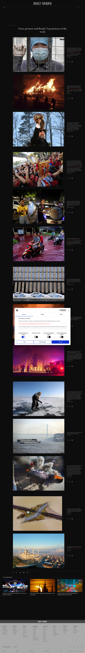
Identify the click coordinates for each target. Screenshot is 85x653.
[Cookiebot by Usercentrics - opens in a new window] (60, 310)
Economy (34, 629)
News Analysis (5, 633)
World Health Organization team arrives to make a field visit (74, 53)
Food (44, 632)
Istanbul (14, 627)
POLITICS (5, 626)
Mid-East (24, 627)
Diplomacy (4, 627)
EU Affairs (4, 632)
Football (64, 627)
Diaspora (14, 633)
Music (54, 629)
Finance (34, 632)
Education (14, 629)
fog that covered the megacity (73, 548)
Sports (65, 626)
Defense (34, 636)
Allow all (60, 342)
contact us (47, 651)
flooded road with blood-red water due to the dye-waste (74, 240)
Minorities (14, 632)
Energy (34, 630)
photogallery (11, 25)
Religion (44, 636)
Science (44, 635)
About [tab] (61, 314)
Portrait (54, 632)
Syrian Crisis (25, 635)
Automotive (35, 627)
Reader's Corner (76, 630)
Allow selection (42, 342)
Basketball (65, 629)
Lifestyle (45, 626)
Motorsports (65, 630)
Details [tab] (42, 314)
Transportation (35, 638)
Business (35, 626)
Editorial (74, 632)
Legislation (4, 629)
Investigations (15, 630)
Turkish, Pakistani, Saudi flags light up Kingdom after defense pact (67, 594)
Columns (75, 627)
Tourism (34, 633)
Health (44, 627)
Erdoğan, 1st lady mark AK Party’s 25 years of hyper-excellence (14, 594)
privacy (17, 651)
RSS (61, 651)
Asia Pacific (25, 632)
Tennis (64, 632)
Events (54, 630)
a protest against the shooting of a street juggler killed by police (74, 89)
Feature (44, 639)
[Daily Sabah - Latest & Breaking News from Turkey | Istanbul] (42, 3)
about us (32, 651)
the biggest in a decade (73, 205)
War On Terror (5, 630)
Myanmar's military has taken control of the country (74, 166)
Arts (54, 626)
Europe (24, 629)
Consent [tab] (24, 314)
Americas (24, 630)
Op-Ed (74, 629)
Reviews (54, 635)
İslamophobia (25, 636)
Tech (34, 635)
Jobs (3, 651)
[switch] (36, 337)
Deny (25, 342)
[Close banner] (68, 310)
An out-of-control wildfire (74, 353)
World (24, 626)
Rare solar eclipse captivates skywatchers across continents (42, 594)
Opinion (75, 626)
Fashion (44, 633)
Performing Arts (56, 633)
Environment (45, 629)
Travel (44, 630)
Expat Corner (45, 641)
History (44, 638)
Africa (24, 633)
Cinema (54, 627)
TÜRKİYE (15, 626)
